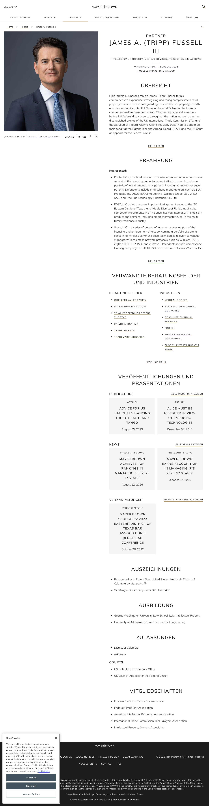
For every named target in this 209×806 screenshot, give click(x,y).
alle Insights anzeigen (187, 393)
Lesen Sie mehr (156, 362)
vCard (32, 136)
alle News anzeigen (189, 444)
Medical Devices (176, 300)
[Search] (203, 7)
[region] (31, 768)
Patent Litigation (126, 323)
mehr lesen (156, 146)
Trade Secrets (124, 330)
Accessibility (88, 763)
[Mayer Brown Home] (104, 7)
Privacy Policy (109, 756)
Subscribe (65, 756)
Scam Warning (50, 136)
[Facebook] (90, 137)
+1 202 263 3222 (168, 66)
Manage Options (31, 794)
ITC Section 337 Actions (130, 306)
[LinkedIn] (78, 137)
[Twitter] (96, 137)
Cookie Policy (43, 771)
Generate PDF (13, 136)
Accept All (31, 777)
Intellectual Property (130, 300)
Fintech (170, 328)
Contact (107, 763)
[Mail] (84, 136)
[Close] (56, 738)
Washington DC (145, 66)
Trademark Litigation (129, 337)
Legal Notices (85, 756)
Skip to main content (15, 2)
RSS (119, 763)
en (202, 26)
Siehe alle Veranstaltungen (183, 499)
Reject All (31, 786)
